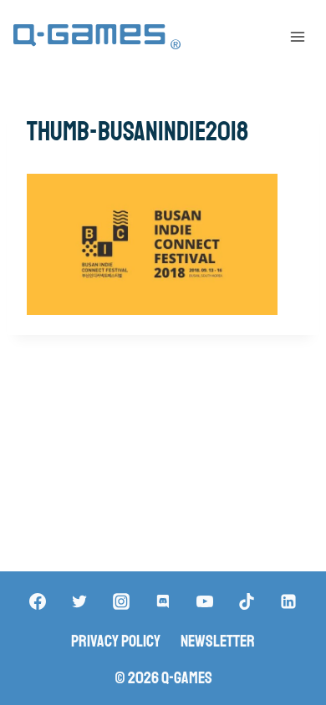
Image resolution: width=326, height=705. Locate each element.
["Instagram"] (121, 601)
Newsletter (218, 641)
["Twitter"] (79, 601)
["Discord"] (163, 601)
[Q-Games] (97, 37)
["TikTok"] (246, 601)
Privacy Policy (115, 641)
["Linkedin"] (288, 601)
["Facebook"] (37, 601)
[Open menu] (297, 36)
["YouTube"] (205, 601)
